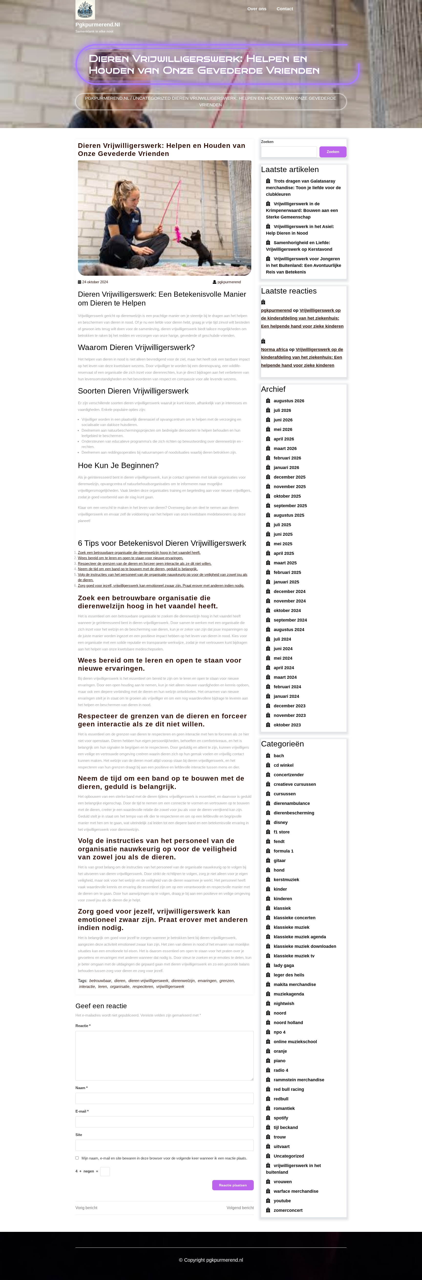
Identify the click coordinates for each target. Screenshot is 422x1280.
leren (102, 987)
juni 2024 (283, 648)
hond (279, 870)
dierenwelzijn (183, 981)
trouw (280, 1137)
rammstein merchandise (299, 1079)
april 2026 (284, 439)
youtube (282, 1200)
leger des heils (289, 975)
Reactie (83, 1026)
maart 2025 (285, 562)
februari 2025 (287, 572)
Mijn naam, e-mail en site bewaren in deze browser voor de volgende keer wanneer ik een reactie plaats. (164, 1158)
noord (280, 1013)
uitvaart (282, 1146)
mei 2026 (283, 429)
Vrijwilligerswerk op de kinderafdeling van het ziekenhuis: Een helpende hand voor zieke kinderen (302, 318)
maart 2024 (285, 677)
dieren (119, 981)
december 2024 (290, 591)
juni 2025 (283, 534)
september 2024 (290, 620)
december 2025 (290, 477)
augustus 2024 (289, 629)
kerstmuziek (286, 879)
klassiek (282, 908)
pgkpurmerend (276, 310)
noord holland (288, 1022)
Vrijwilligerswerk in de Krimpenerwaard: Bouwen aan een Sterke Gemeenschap (302, 210)
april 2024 (284, 667)
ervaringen (207, 981)
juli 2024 (282, 639)
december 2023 (290, 705)
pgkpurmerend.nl (97, 25)
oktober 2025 (287, 496)
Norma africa (274, 349)
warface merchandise (296, 1191)
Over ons (256, 8)
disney (281, 822)
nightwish (284, 1003)
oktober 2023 (287, 724)
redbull (281, 1098)
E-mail (82, 1111)
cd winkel (284, 765)
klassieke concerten (295, 917)
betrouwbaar (100, 981)
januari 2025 (286, 582)
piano (279, 1060)
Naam (81, 1088)
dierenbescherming (294, 812)
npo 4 (279, 1032)
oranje (280, 1051)
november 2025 (290, 486)
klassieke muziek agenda (300, 936)
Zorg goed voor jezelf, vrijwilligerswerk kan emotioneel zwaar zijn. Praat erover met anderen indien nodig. (161, 585)
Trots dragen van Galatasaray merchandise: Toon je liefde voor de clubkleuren (303, 188)
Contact (285, 8)
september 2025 (290, 505)
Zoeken (267, 142)
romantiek (284, 1108)
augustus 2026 (289, 400)
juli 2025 (282, 524)
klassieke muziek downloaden (305, 946)
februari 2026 (287, 458)
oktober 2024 (287, 610)
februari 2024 (287, 686)
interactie (87, 987)
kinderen (283, 898)
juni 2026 (283, 419)
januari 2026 (286, 467)
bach (279, 755)
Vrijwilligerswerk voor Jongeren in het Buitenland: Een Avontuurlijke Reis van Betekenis (303, 265)
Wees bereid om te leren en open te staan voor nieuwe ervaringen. (130, 558)
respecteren (143, 987)
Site (78, 1135)
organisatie (119, 987)
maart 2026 (285, 448)
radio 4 (281, 1070)
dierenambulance (292, 803)
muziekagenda (289, 994)
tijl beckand (286, 1127)
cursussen (285, 793)
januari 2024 (286, 696)
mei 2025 (283, 543)
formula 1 (284, 851)
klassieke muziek (291, 927)
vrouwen (283, 1181)
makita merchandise (295, 984)
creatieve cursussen (295, 784)
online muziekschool (295, 1041)
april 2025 (284, 553)
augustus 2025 (289, 515)
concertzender (289, 774)
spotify (281, 1118)
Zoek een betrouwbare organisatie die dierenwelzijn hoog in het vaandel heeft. (139, 552)
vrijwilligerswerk (170, 987)
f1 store (282, 832)
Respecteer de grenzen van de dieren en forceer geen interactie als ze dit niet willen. (144, 563)
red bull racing (289, 1089)
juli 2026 (282, 410)
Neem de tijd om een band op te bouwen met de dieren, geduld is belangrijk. (138, 569)
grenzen (227, 981)
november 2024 (290, 601)
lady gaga (284, 965)
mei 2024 (283, 658)
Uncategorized (152, 98)
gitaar (280, 860)
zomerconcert (288, 1210)
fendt (279, 841)
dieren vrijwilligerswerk (148, 981)
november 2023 (290, 715)
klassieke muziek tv (294, 955)
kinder (280, 889)
